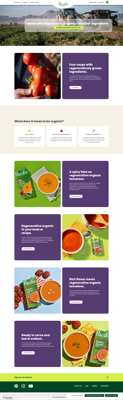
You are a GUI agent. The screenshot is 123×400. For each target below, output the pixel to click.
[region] (61, 396)
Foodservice (105, 385)
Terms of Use (8, 398)
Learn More (75, 87)
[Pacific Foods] (65, 5)
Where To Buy (34, 2)
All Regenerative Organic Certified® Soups (68, 27)
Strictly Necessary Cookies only (94, 395)
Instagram (23, 386)
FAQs (86, 385)
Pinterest (16, 386)
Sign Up (101, 2)
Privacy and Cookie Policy (58, 397)
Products (17, 2)
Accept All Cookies (111, 395)
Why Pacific (92, 2)
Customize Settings (7, 397)
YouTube (31, 386)
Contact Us (78, 385)
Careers (94, 385)
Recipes (25, 2)
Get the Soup (76, 196)
